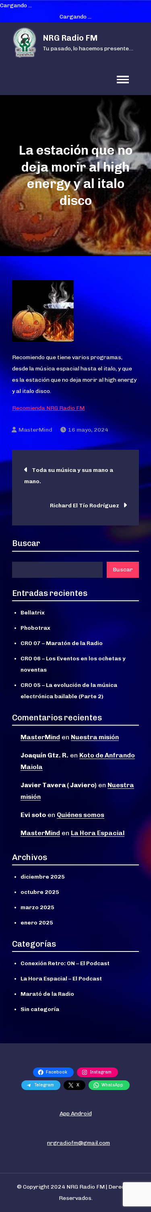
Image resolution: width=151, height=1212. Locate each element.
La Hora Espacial (97, 833)
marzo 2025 (37, 907)
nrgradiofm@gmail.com (78, 1143)
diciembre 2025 (43, 876)
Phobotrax (35, 628)
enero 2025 (37, 922)
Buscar (26, 543)
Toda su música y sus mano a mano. (68, 476)
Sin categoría (40, 1009)
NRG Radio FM (70, 38)
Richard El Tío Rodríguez (84, 505)
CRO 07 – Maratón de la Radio (62, 643)
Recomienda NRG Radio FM (48, 408)
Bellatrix (33, 612)
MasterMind (35, 429)
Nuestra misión (95, 737)
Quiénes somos (80, 815)
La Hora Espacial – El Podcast (61, 978)
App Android (76, 1113)
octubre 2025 (40, 892)
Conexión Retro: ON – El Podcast (65, 963)
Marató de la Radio (47, 994)
